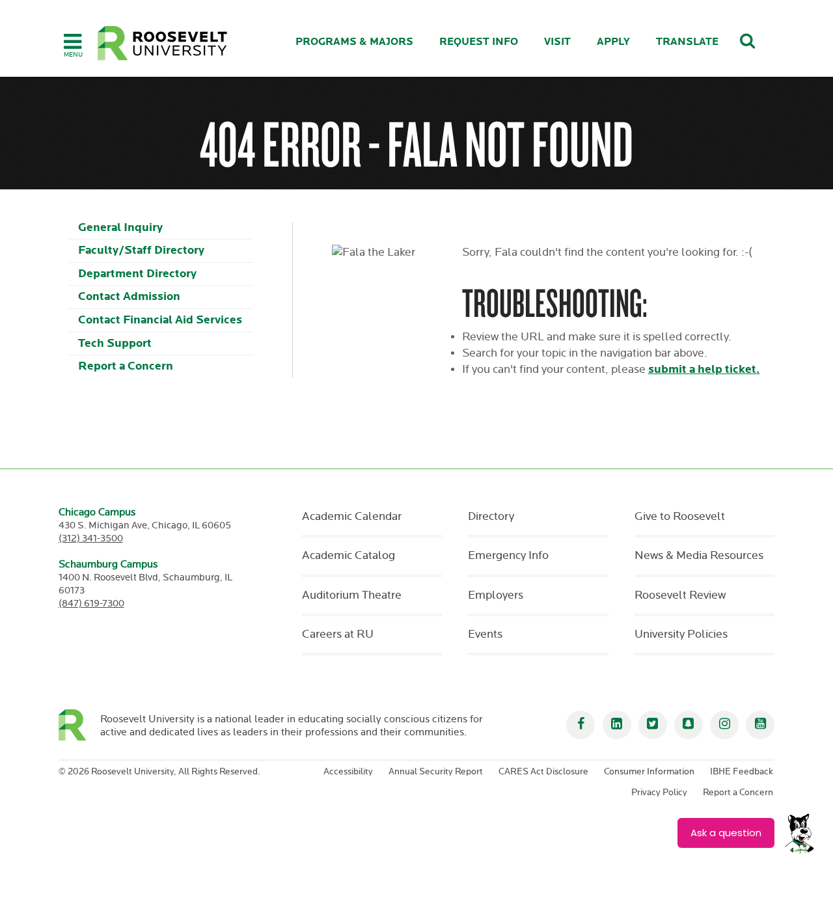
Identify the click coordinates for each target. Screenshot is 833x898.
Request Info (478, 42)
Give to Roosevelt (680, 516)
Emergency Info (508, 555)
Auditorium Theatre (352, 595)
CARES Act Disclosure (543, 772)
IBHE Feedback (741, 772)
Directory (491, 516)
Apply (613, 42)
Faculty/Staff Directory (141, 250)
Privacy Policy (659, 792)
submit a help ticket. (704, 369)
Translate (687, 42)
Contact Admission (129, 296)
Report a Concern (125, 366)
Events (485, 634)
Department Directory (137, 273)
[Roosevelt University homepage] (80, 725)
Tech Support (115, 343)
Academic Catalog (348, 555)
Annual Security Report (436, 772)
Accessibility (348, 772)
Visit (557, 42)
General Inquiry (120, 227)
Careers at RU (338, 634)
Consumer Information (649, 772)
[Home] (163, 43)
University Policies (681, 634)
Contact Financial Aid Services (160, 320)
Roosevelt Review (680, 595)
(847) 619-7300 (91, 603)
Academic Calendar (352, 516)
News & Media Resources (699, 555)
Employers (495, 595)
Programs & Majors (354, 42)
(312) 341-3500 (91, 538)
